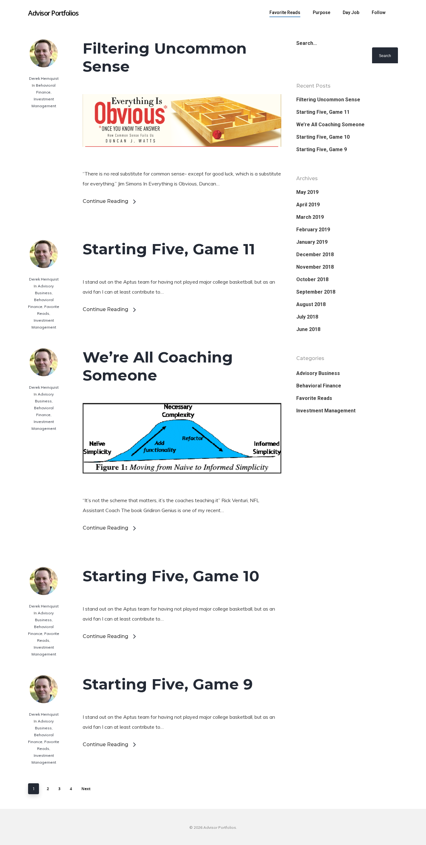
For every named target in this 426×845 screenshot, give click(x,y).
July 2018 (307, 317)
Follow (378, 12)
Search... (306, 43)
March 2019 (310, 217)
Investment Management (326, 411)
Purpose (321, 12)
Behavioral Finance (318, 386)
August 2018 (311, 304)
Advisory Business (318, 373)
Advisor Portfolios (53, 12)
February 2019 (313, 230)
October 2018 (312, 279)
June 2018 (308, 329)
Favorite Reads (284, 12)
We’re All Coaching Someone (330, 124)
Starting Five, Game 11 (169, 249)
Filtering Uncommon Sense (328, 100)
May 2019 (307, 192)
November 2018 (315, 267)
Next (85, 788)
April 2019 (308, 205)
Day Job (351, 12)
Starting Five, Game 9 (168, 684)
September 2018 (315, 292)
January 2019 (311, 242)
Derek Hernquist (44, 78)
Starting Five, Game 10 (171, 576)
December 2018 (315, 254)
